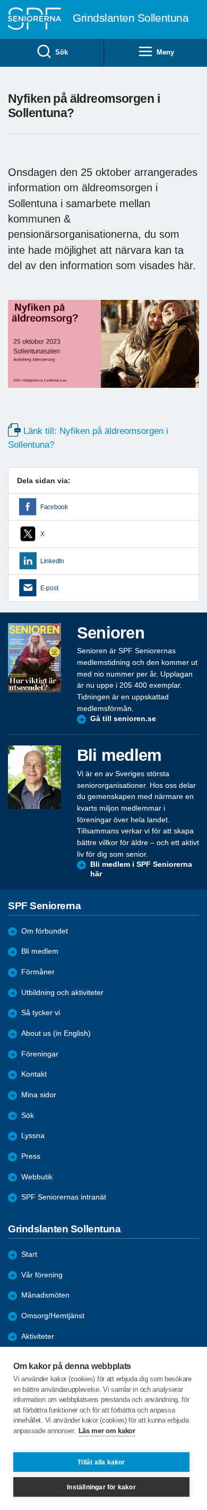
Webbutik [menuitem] (37, 1177)
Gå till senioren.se (123, 719)
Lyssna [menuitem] (33, 1136)
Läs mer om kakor (107, 1431)
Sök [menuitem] (61, 52)
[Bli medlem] (34, 777)
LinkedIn (52, 561)
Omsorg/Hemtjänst (52, 1316)
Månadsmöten (45, 1295)
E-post (49, 588)
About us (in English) (56, 1033)
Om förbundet (44, 931)
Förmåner (38, 972)
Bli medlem (39, 951)
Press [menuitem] (30, 1156)
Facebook (54, 507)
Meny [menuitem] (165, 52)
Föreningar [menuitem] (39, 1054)
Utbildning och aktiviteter (62, 993)
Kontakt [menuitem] (34, 1074)
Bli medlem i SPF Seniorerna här (141, 869)
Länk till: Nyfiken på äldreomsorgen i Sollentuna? (88, 438)
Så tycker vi (40, 1013)
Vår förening (42, 1275)
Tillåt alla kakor (101, 1462)
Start (29, 1254)
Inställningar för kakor (101, 1487)
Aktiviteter (37, 1336)
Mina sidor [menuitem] (38, 1095)
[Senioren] (34, 658)
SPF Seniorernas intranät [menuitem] (63, 1197)
